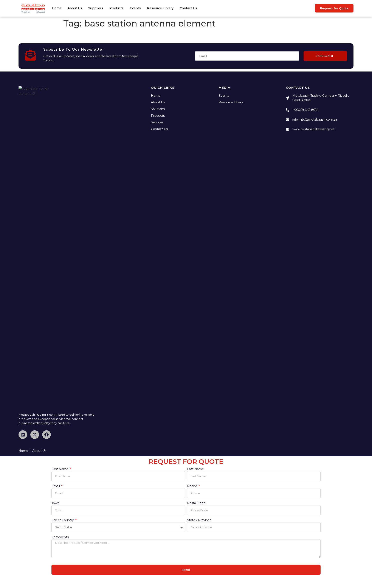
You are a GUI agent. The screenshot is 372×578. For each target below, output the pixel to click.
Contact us (188, 8)
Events (135, 8)
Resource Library (160, 8)
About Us (75, 8)
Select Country (63, 520)
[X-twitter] (34, 434)
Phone (192, 486)
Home (56, 8)
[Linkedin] (23, 434)
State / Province (199, 520)
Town (55, 503)
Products (116, 8)
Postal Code (196, 503)
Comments (60, 537)
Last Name (195, 469)
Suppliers (95, 8)
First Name (60, 469)
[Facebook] (46, 434)
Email (56, 486)
